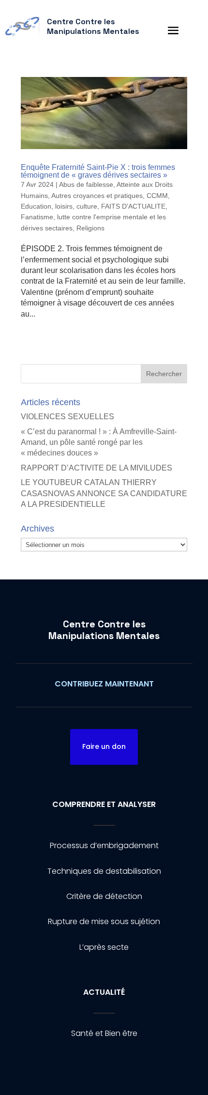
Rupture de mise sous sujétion (104, 921)
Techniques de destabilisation (104, 871)
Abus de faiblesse (86, 184)
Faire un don (104, 746)
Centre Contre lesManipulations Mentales (104, 630)
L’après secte (104, 947)
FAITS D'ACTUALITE (133, 206)
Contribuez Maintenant (104, 683)
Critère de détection (104, 896)
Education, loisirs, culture (59, 206)
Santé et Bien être (104, 1033)
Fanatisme (37, 217)
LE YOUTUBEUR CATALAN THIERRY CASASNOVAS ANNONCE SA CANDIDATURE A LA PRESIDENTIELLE (104, 493)
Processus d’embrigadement (104, 845)
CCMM (157, 195)
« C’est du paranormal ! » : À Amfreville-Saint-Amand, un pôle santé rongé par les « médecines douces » (99, 442)
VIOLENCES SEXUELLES (67, 416)
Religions (90, 228)
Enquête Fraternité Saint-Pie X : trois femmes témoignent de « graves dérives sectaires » (98, 171)
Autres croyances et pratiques (97, 195)
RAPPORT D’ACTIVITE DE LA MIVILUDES (96, 468)
